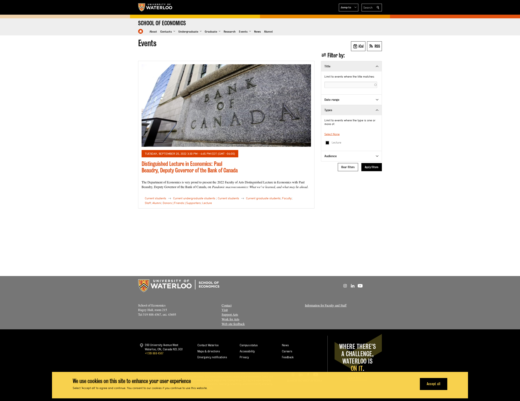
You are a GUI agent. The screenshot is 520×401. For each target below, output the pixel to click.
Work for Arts (230, 319)
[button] (348, 7)
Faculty (286, 198)
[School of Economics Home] (140, 31)
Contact (227, 305)
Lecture (336, 142)
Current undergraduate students (194, 198)
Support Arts (230, 314)
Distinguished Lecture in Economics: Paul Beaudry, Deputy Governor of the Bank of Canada (190, 167)
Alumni (156, 203)
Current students (155, 198)
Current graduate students (263, 198)
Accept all (433, 384)
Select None (332, 134)
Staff (148, 203)
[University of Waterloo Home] (155, 7)
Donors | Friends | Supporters (182, 203)
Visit (225, 310)
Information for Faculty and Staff (326, 305)
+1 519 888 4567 (154, 353)
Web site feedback (233, 324)
